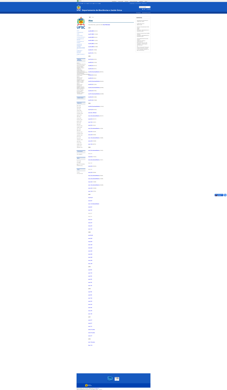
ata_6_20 (90, 247)
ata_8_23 (90, 119)
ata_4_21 (90, 219)
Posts (79, 162)
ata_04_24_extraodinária (93, 71)
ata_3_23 (90, 134)
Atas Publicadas (106, 24)
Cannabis (78, 172)
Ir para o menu (85, 3)
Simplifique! (114, 1)
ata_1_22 (90, 191)
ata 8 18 (90, 295)
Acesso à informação (133, 1)
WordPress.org (79, 165)
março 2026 (79, 110)
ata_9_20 (90, 238)
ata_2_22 (90, 188)
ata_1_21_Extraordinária (93, 203)
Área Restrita (138, 12)
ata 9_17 (90, 320)
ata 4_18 (90, 304)
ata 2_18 (90, 310)
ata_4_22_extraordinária (93, 159)
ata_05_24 (90, 78)
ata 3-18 (90, 307)
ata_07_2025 (91, 34)
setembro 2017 (80, 147)
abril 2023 (79, 130)
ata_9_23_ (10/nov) (92, 112)
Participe (126, 1)
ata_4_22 (90, 172)
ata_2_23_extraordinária (93, 128)
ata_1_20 (90, 263)
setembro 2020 (80, 139)
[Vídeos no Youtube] (146, 9)
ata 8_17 (90, 323)
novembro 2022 (80, 133)
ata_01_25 (90, 53)
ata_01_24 (90, 100)
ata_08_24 (90, 65)
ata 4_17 (90, 335)
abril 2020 (79, 141)
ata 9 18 (90, 291)
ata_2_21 (90, 225)
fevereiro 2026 (79, 111)
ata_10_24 (90, 59)
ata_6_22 (90, 166)
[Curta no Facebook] (142, 9)
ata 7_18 (90, 298)
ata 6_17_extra (91, 329)
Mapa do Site (144, 3)
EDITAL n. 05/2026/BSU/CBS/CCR (81, 64)
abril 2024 (79, 124)
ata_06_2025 (91, 37)
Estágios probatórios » (81, 55)
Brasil (80, 0)
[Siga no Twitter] (144, 9)
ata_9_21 (90, 200)
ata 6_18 (90, 301)
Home (78, 30)
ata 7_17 (90, 326)
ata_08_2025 (91, 31)
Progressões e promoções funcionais (79, 51)
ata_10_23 (90, 109)
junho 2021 (79, 136)
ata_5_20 (90, 251)
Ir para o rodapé (97, 3)
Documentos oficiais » (81, 48)
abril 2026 (79, 108)
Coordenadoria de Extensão (80, 39)
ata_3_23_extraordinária (93, 115)
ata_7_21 (90, 210)
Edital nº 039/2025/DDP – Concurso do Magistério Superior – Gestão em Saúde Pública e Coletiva (81, 79)
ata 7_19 (90, 273)
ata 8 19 (90, 269)
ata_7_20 (90, 244)
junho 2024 (79, 122)
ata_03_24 (90, 90)
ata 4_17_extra (91, 332)
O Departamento (80, 32)
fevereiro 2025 (79, 119)
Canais (146, 1)
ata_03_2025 (91, 46)
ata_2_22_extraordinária (93, 178)
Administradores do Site (146, 12)
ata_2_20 (90, 260)
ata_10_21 (90, 197)
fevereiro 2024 (79, 125)
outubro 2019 (79, 144)
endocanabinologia (80, 173)
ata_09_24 (90, 62)
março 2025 (79, 118)
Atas (93, 17)
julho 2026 (79, 105)
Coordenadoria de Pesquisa (80, 42)
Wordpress (96, 388)
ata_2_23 (90, 141)
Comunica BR (120, 1)
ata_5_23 (90, 125)
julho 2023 (79, 128)
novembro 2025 (80, 113)
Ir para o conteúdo (80, 3)
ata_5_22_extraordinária (93, 150)
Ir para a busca (91, 3)
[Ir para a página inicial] (89, 17)
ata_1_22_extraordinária (93, 185)
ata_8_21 (90, 207)
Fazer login (79, 160)
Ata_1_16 (90, 345)
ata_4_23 (90, 131)
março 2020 (79, 142)
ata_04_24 (90, 84)
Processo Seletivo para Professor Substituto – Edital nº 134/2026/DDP (80, 92)
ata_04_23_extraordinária (94, 106)
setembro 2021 (80, 135)
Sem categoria (79, 154)
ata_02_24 (90, 97)
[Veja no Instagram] (148, 9)
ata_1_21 (90, 229)
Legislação (141, 1)
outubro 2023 (79, 127)
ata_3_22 (90, 181)
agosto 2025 (79, 115)
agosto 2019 (79, 145)
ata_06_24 (90, 75)
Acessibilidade (132, 3)
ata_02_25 (90, 49)
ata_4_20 (90, 254)
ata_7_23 (90, 122)
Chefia (78, 34)
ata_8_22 (90, 156)
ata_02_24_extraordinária (94, 87)
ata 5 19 (90, 276)
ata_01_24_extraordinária (94, 93)
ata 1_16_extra (91, 342)
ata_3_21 (90, 222)
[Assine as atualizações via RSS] (149, 9)
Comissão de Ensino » (81, 37)
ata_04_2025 (91, 43)
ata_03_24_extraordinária (94, 81)
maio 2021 (79, 138)
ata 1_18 (90, 313)
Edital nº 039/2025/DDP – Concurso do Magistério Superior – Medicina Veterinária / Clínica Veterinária (81, 86)
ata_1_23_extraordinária (93, 137)
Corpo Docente (80, 35)
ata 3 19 (90, 282)
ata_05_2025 (91, 40)
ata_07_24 (90, 68)
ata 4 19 (90, 279)
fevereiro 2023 (79, 132)
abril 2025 (79, 116)
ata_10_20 (90, 235)
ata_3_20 (90, 257)
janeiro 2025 (79, 121)
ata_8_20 (90, 241)
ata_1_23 (90, 144)
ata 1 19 (90, 285)
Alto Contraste (138, 3)
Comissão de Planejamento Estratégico (79, 45)
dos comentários (81, 164)
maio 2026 (79, 107)
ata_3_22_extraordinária (93, 175)
